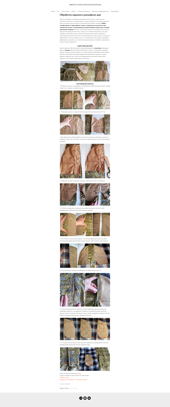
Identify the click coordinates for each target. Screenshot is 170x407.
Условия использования (84, 11)
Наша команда (65, 11)
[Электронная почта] (89, 398)
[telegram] (80, 398)
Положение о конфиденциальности (100, 11)
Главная (53, 11)
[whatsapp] (85, 398)
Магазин (73, 11)
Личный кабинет (115, 11)
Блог (58, 11)
